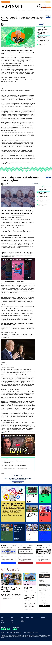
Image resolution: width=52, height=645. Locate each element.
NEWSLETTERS (44, 572)
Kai (1, 618)
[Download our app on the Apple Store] (14, 629)
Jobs (26, 618)
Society (2, 15)
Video (2, 617)
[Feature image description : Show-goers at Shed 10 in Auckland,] (29, 577)
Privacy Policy (3, 632)
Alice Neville (6, 183)
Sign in (48, 1)
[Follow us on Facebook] (2, 629)
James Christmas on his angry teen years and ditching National (15, 468)
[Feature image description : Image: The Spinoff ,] (11, 579)
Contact (22, 617)
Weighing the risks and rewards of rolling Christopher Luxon (15, 465)
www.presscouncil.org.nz (25, 636)
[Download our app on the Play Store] (16, 629)
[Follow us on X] (4, 629)
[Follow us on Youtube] (6, 629)
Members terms (33, 618)
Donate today (45, 7)
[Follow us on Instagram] (7, 629)
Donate (32, 617)
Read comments (18, 482)
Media (12, 622)
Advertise (27, 617)
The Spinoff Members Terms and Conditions (14, 632)
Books (12, 618)
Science (2, 623)
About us (22, 618)
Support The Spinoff (6, 1)
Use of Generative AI (23, 621)
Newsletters (43, 617)
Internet (2, 620)
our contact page (42, 635)
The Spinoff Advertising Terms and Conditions (31, 632)
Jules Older (6, 23)
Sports (12, 620)
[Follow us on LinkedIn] (9, 629)
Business (12, 623)
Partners (2, 622)
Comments (40, 183)
